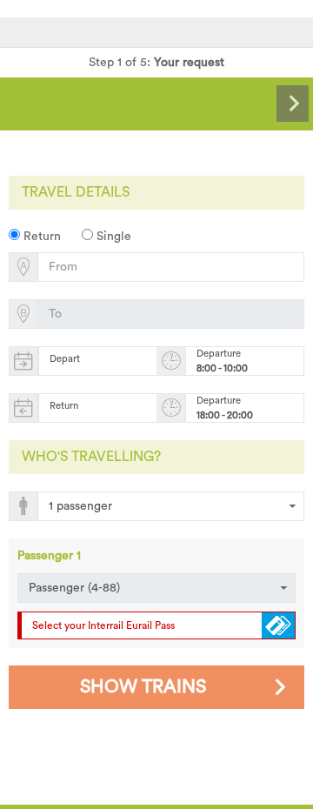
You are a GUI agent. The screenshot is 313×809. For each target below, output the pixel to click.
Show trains (143, 687)
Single (112, 237)
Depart (65, 359)
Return (40, 237)
